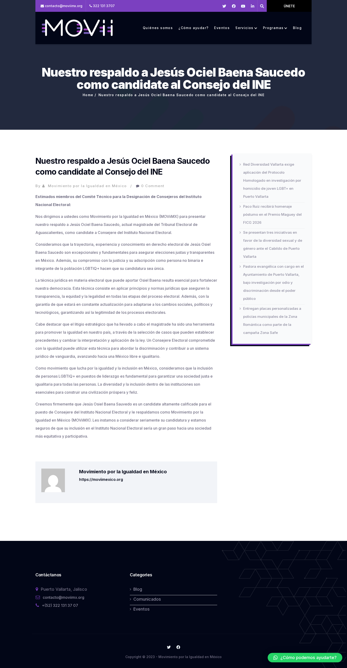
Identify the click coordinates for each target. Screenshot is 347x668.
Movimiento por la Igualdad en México (87, 186)
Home (88, 95)
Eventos (222, 28)
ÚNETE (289, 6)
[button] (305, 657)
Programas (273, 28)
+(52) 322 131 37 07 (60, 605)
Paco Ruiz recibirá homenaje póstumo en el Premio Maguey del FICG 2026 (272, 214)
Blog (297, 28)
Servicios (244, 28)
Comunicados (147, 599)
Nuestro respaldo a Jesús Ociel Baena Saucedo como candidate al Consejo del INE (181, 95)
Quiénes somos (158, 28)
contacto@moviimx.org (63, 597)
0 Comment (153, 186)
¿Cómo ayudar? (193, 28)
